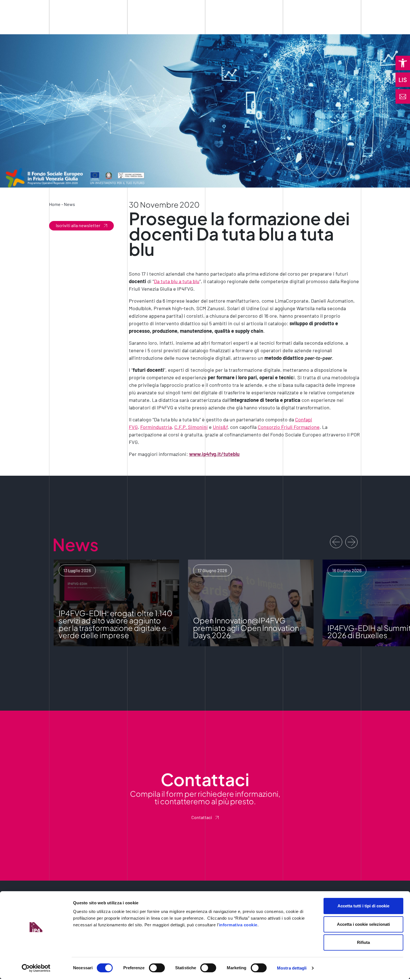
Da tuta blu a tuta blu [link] (176, 281)
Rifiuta (363, 942)
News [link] (69, 204)
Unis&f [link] (220, 427)
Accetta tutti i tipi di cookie (363, 905)
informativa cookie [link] (238, 924)
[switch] (157, 967)
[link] (402, 63)
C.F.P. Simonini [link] (191, 427)
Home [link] (55, 204)
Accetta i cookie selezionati (363, 924)
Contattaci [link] (201, 817)
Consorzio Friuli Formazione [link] (289, 427)
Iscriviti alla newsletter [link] (78, 225)
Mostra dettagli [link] (292, 968)
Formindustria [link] (156, 427)
